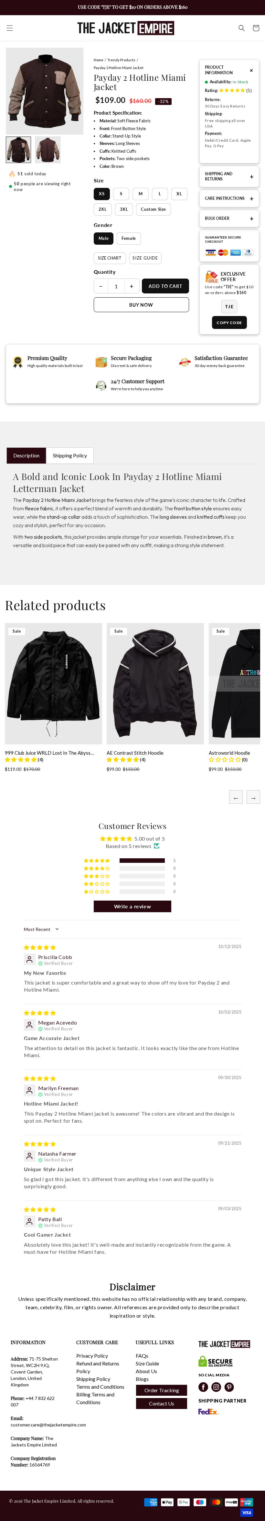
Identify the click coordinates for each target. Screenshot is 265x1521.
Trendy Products (121, 60)
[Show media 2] (47, 150)
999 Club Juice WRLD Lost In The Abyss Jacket (47, 753)
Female (129, 238)
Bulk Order (229, 218)
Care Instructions (229, 198)
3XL (124, 209)
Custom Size (153, 209)
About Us (146, 1371)
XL (179, 193)
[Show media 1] (18, 150)
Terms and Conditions (100, 1386)
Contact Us (161, 1403)
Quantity (105, 272)
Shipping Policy (70, 455)
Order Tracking (161, 1390)
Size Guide (145, 257)
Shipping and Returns (229, 176)
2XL (103, 209)
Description (26, 455)
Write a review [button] (132, 906)
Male (104, 238)
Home (98, 60)
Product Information (229, 70)
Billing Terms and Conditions (95, 1398)
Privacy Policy (92, 1356)
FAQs (142, 1356)
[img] (40, 947)
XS (101, 193)
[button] (10, 28)
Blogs (142, 1379)
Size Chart (110, 257)
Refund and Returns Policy (97, 1367)
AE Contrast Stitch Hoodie (135, 753)
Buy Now (141, 305)
